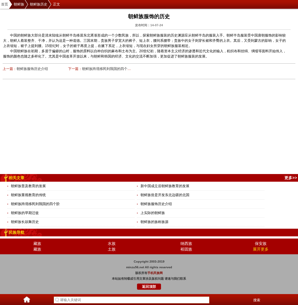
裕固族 (186, 249)
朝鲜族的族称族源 (154, 222)
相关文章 (16, 178)
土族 (112, 249)
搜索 (256, 300)
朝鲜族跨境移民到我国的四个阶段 (108, 69)
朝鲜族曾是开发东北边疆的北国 (164, 195)
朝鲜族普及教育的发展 (28, 186)
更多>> (290, 178)
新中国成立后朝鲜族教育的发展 (164, 186)
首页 (4, 4)
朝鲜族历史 (38, 4)
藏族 (37, 243)
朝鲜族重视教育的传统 (28, 195)
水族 (112, 243)
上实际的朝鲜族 (152, 213)
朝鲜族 (19, 4)
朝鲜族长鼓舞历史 (25, 222)
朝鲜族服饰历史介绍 (32, 69)
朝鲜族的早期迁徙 (25, 213)
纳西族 (186, 243)
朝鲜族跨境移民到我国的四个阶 (35, 204)
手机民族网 (155, 273)
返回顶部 (149, 286)
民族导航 (16, 232)
